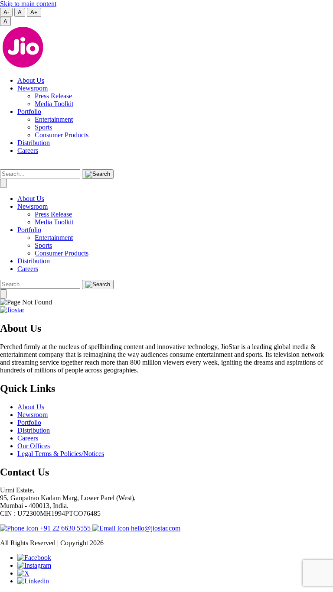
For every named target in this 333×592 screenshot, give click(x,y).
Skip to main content (28, 3)
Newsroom (32, 88)
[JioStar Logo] (12, 310)
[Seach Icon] (98, 284)
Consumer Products (61, 135)
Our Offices (33, 446)
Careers (27, 150)
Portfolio (29, 111)
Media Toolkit (54, 103)
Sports (43, 127)
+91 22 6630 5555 (65, 528)
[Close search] (3, 183)
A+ (34, 12)
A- (6, 12)
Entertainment (54, 119)
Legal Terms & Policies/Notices (60, 453)
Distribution (33, 142)
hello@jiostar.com (154, 528)
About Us (30, 80)
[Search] (98, 174)
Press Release (53, 96)
